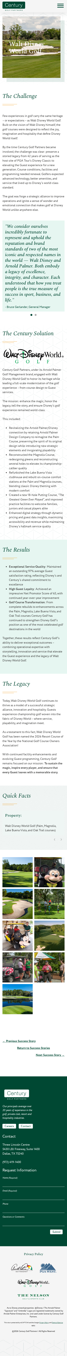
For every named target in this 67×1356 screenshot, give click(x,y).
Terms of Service (57, 1323)
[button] (31, 315)
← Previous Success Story (19, 1041)
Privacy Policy (33, 1254)
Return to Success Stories (33, 1048)
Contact (26, 1126)
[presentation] (54, 839)
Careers (9, 1126)
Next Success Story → (50, 1055)
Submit (56, 1232)
